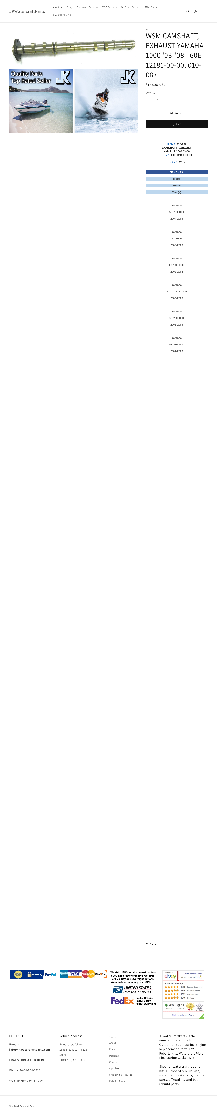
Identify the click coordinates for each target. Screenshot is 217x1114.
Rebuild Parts (117, 1081)
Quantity (150, 92)
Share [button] (153, 944)
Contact (114, 1062)
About (112, 1042)
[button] (57, 7)
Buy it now (177, 124)
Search (113, 1036)
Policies (114, 1055)
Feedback (115, 1068)
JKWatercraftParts (25, 1106)
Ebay (112, 1049)
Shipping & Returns (120, 1074)
